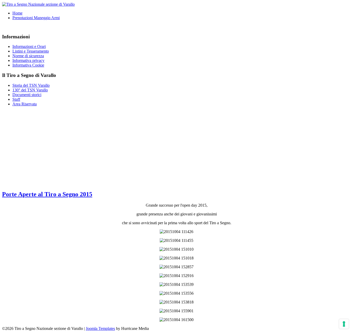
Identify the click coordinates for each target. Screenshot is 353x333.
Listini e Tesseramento (30, 51)
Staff (16, 99)
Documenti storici (26, 94)
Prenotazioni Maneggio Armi (36, 18)
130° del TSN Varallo (30, 90)
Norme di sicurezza (28, 56)
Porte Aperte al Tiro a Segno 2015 (47, 194)
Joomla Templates (100, 328)
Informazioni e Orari (29, 46)
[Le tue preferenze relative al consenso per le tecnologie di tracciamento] (344, 324)
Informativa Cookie (28, 65)
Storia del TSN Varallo (31, 85)
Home (17, 13)
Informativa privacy (28, 60)
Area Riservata (24, 104)
